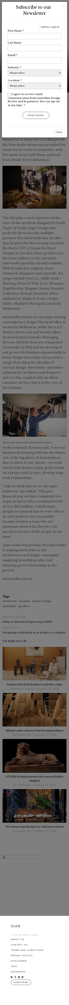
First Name (16, 30)
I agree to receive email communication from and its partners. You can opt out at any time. (34, 99)
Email (13, 55)
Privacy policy (22, 956)
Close (59, 132)
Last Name (14, 42)
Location (15, 80)
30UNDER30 (18, 972)
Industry (15, 67)
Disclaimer (19, 961)
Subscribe (36, 115)
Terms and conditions (27, 950)
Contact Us (19, 945)
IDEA (14, 966)
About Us (17, 939)
